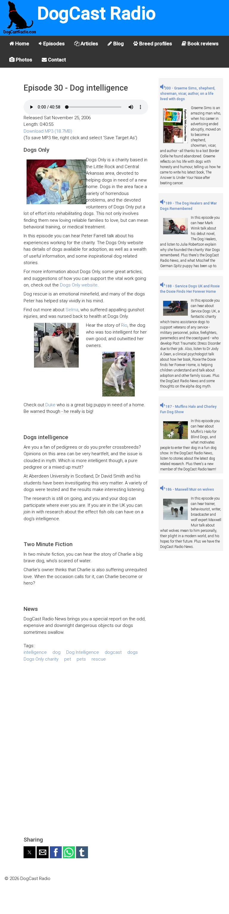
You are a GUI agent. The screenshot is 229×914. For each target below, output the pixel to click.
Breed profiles (155, 44)
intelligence (35, 652)
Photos (23, 60)
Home (21, 44)
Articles (88, 44)
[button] (29, 852)
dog (56, 652)
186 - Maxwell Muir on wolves (189, 489)
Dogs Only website (79, 285)
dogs (132, 652)
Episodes (53, 44)
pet (67, 659)
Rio (124, 325)
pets (81, 659)
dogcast (113, 652)
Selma (72, 309)
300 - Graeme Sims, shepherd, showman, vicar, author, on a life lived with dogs (187, 93)
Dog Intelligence (82, 652)
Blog (118, 44)
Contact (56, 60)
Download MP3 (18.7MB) (48, 131)
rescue (99, 659)
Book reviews (202, 44)
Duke (50, 405)
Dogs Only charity (41, 659)
